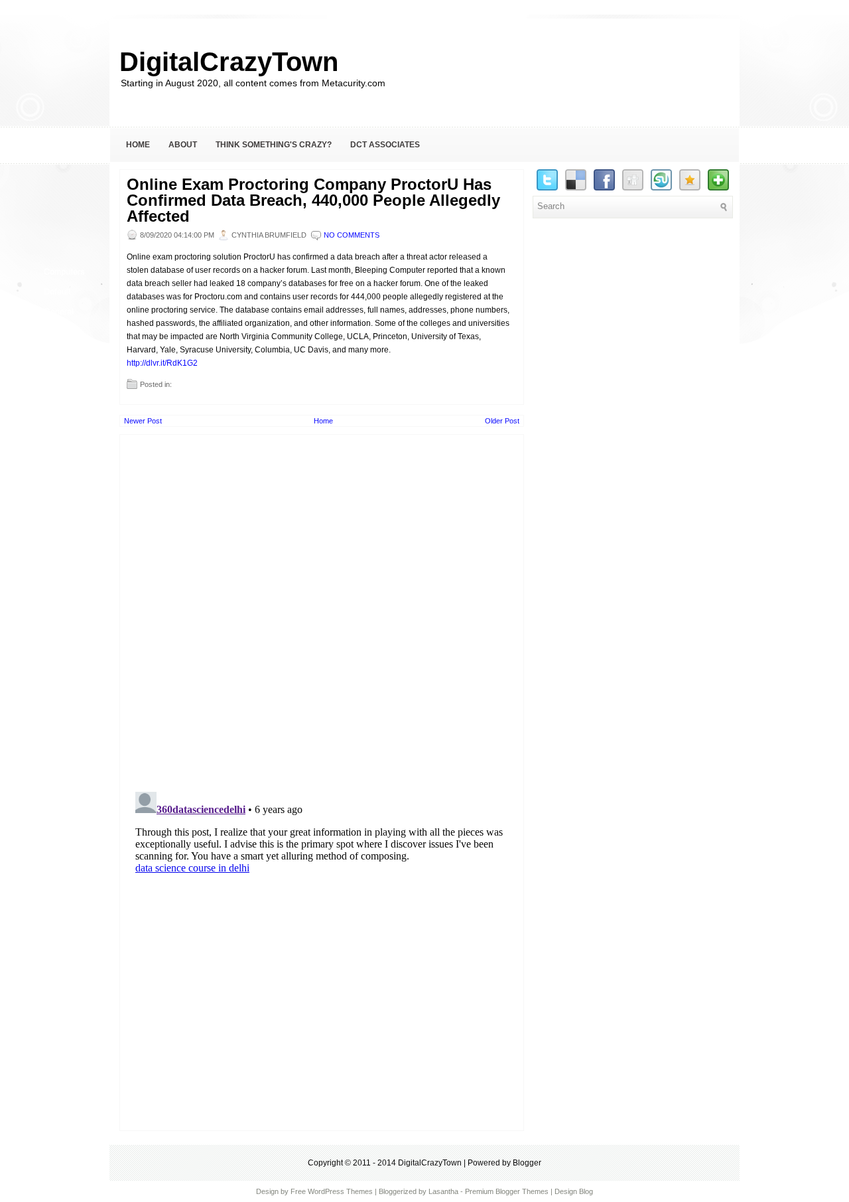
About (182, 144)
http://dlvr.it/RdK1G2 (162, 363)
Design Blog (574, 1191)
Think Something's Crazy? (274, 144)
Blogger (527, 1162)
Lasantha (443, 1191)
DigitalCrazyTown (228, 61)
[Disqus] (322, 607)
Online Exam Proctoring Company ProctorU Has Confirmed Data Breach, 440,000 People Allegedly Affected (313, 200)
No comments (351, 235)
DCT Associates (385, 144)
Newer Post (143, 421)
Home (138, 144)
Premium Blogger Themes (507, 1191)
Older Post (502, 421)
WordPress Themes (340, 1191)
